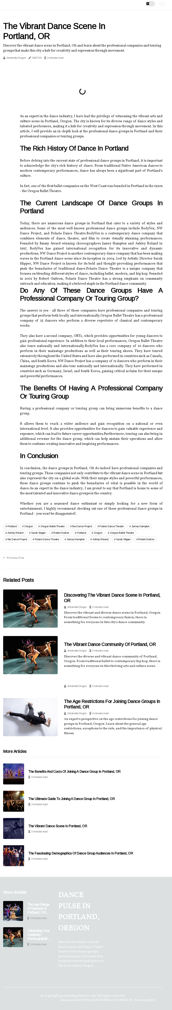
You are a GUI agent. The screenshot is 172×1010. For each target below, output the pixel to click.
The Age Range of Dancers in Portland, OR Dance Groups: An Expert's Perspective (38, 909)
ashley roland (15, 532)
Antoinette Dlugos (16, 57)
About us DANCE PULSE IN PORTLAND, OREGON (96, 1000)
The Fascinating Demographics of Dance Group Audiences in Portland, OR (80, 853)
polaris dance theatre (111, 526)
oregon (28, 526)
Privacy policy (145, 1000)
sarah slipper (38, 532)
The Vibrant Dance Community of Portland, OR (110, 644)
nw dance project (82, 526)
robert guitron (61, 532)
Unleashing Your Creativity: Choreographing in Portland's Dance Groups (38, 935)
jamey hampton (141, 526)
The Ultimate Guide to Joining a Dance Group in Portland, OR (71, 799)
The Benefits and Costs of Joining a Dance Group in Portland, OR (74, 771)
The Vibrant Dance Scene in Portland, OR (57, 826)
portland (12, 526)
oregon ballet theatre (52, 526)
